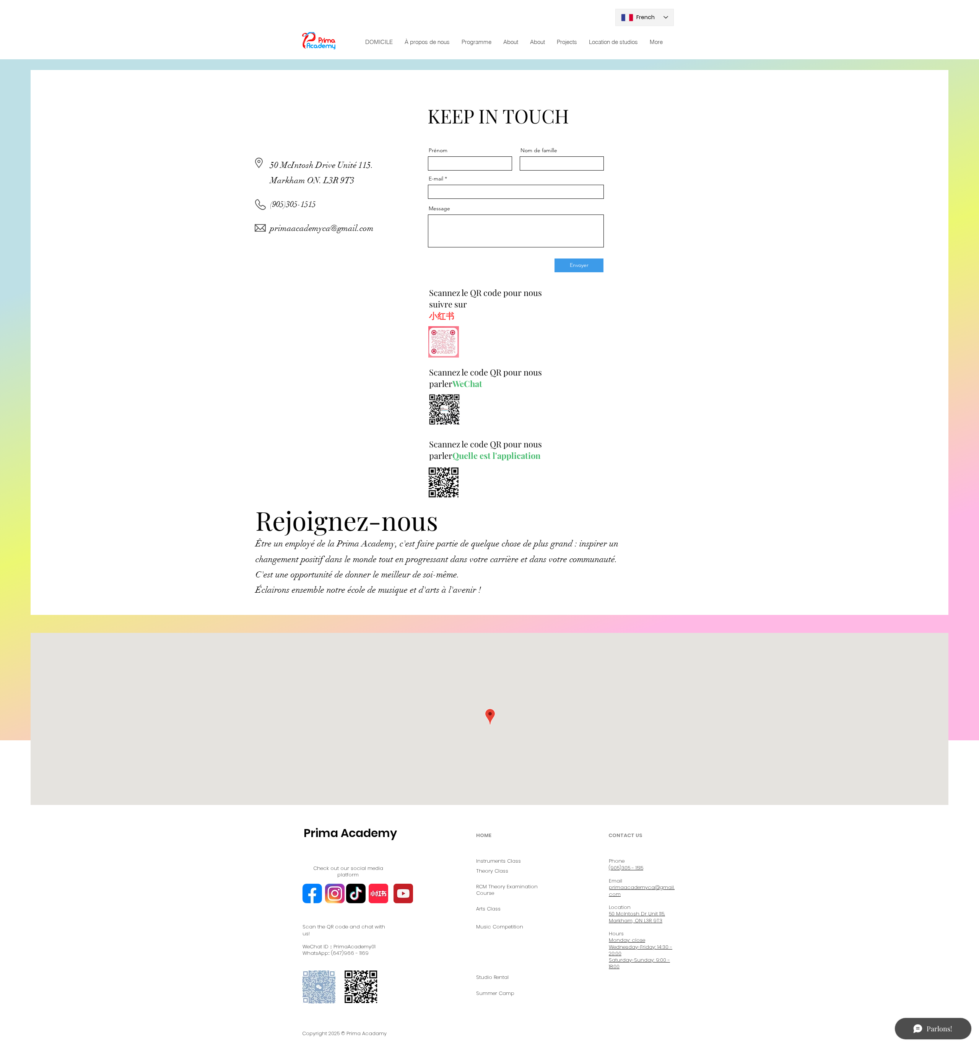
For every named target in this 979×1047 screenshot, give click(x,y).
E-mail (436, 178)
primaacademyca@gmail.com (322, 228)
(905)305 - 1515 (626, 867)
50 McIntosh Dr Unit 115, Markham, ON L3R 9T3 (637, 917)
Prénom (438, 150)
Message (439, 208)
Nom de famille (538, 150)
